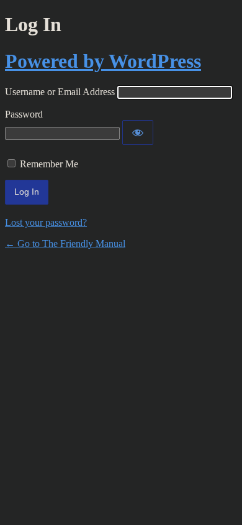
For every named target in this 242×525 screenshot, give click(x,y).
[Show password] (137, 132)
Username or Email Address (60, 91)
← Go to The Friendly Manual (65, 243)
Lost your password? (46, 222)
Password (24, 114)
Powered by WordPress (103, 61)
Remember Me (49, 164)
